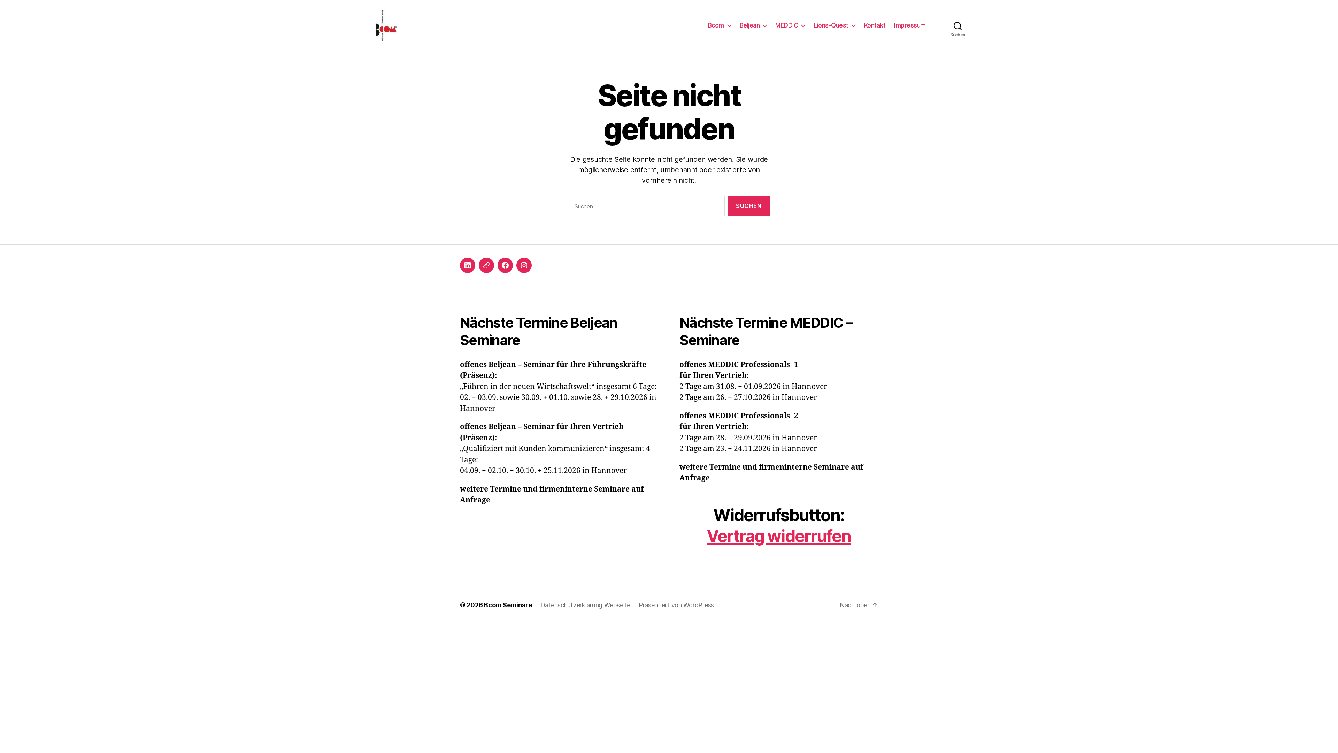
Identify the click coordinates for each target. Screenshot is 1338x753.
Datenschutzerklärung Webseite (585, 605)
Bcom (716, 25)
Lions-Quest (831, 25)
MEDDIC (786, 25)
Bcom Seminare (508, 605)
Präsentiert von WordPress (676, 605)
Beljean (750, 25)
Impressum (910, 25)
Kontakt (875, 25)
